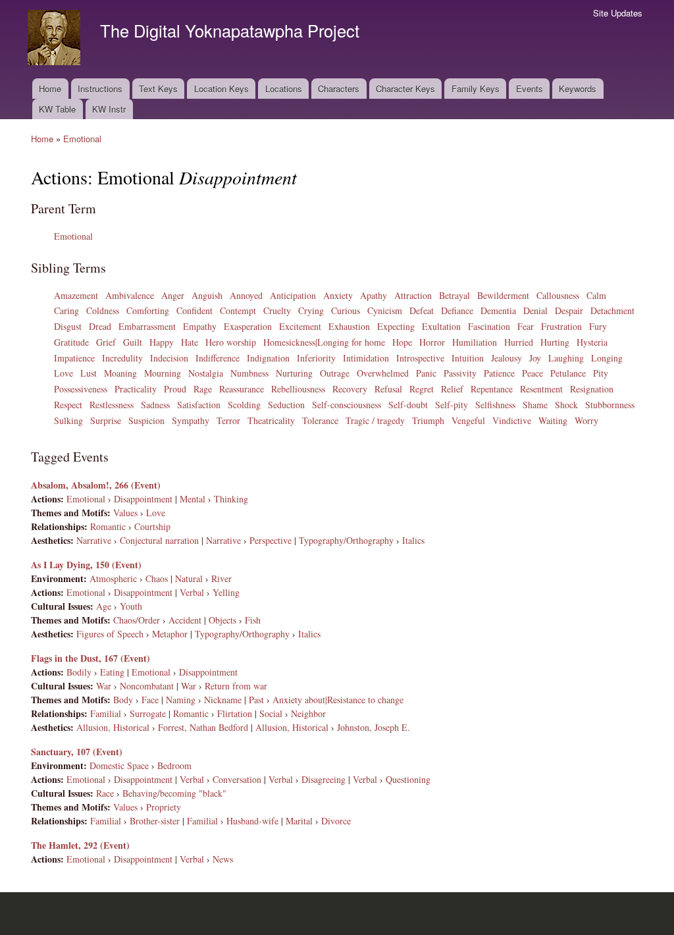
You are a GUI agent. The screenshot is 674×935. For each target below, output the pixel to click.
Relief (452, 389)
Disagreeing (323, 779)
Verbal (192, 592)
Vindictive (511, 420)
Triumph (428, 420)
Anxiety (338, 295)
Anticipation (293, 295)
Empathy (200, 326)
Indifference (217, 358)
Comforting (147, 310)
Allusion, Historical (112, 727)
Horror (432, 342)
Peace (532, 373)
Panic (426, 373)
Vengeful (468, 420)
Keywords (577, 88)
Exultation (441, 326)
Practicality (136, 389)
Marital (299, 821)
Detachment (612, 310)
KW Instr (109, 109)
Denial (535, 310)
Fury (598, 326)
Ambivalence (129, 295)
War (103, 686)
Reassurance (241, 389)
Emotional (82, 138)
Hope (402, 342)
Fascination (489, 326)
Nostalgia (205, 373)
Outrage (335, 373)
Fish (253, 620)
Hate (189, 342)
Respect (68, 404)
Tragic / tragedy (375, 420)
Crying (311, 310)
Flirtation (234, 713)
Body (123, 699)
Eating (112, 672)
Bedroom (174, 765)
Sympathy (190, 420)
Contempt (238, 310)
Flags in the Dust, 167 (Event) (90, 658)
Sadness (155, 404)
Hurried (518, 342)
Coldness (102, 310)
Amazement (76, 295)
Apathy (373, 295)
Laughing (566, 358)
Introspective (420, 358)
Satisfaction (198, 404)
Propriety (163, 807)
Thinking (231, 499)
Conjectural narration (159, 540)
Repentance (492, 389)
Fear (525, 326)
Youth (131, 606)
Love (63, 373)
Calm (596, 295)
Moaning (120, 373)
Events (529, 88)
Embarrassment (147, 326)
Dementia (498, 310)
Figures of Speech (109, 634)
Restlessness (112, 404)
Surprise (105, 420)
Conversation (237, 779)
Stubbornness (610, 404)
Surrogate (148, 713)
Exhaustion (349, 326)
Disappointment (143, 499)
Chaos (156, 578)
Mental (192, 499)
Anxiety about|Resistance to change (337, 699)
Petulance (568, 373)
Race (105, 793)
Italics (413, 540)
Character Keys (405, 88)
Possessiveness (80, 389)
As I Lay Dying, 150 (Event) (86, 565)
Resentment (541, 389)
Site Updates (617, 13)
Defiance (457, 310)
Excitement (300, 326)
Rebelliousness (298, 389)
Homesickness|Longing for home (324, 342)
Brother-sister (155, 821)
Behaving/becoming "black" (174, 793)
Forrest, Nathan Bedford (203, 727)
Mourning (162, 373)
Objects (222, 620)
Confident (194, 310)
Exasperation (248, 326)
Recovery (349, 389)
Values (125, 512)
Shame (535, 404)
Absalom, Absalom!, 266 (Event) (96, 485)
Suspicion (146, 420)
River (221, 578)
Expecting (396, 326)
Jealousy (506, 358)
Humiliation (474, 342)
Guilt (132, 342)
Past (256, 699)
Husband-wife (252, 821)
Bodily (78, 672)
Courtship (152, 526)
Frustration (561, 326)
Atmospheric (113, 578)
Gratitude (71, 342)
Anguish (207, 295)
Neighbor (308, 713)
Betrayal (454, 295)
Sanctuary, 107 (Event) (76, 752)
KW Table (57, 109)
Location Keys (221, 88)
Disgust (68, 326)
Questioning (408, 779)
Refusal (388, 389)
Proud (175, 389)
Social (270, 713)
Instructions (100, 88)
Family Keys (476, 88)
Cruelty (277, 310)
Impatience (74, 358)
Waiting (552, 420)
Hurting (554, 342)
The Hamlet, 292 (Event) (80, 845)
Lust (88, 373)
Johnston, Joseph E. (373, 727)
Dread (100, 326)
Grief (106, 342)
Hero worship (230, 342)
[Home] (55, 39)
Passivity (460, 373)
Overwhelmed (383, 373)
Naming (180, 699)
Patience (499, 373)
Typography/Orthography (346, 540)
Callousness (557, 295)
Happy (161, 342)
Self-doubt (408, 404)
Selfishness (495, 404)
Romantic (108, 526)
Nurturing (294, 373)
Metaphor (170, 634)
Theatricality (271, 420)
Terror (228, 420)
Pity (600, 373)
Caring (66, 310)
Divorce (336, 821)
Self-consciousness (346, 404)
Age (103, 606)
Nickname (223, 699)
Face (150, 699)
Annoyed (246, 295)
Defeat (421, 310)
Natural (189, 578)
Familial (105, 713)
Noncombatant (147, 686)
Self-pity (451, 404)
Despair (569, 310)
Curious (345, 310)
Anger (172, 295)
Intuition (468, 358)
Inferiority (316, 358)
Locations (283, 88)
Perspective (270, 540)
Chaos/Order (136, 620)
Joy (535, 358)
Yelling (226, 592)
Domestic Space (119, 765)
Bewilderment (503, 295)
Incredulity (122, 358)
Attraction (413, 295)
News (223, 859)
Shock (566, 404)
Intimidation (366, 358)
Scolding (244, 404)
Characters (338, 88)
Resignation (591, 389)
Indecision (169, 358)
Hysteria (592, 342)
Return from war (236, 686)
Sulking (68, 420)
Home (50, 88)
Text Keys (158, 88)
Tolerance (320, 420)
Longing (607, 358)
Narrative (93, 540)
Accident (184, 620)
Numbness (249, 373)
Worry (586, 420)
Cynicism (384, 310)
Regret (421, 389)
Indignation (268, 358)
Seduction (286, 404)
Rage (203, 389)
